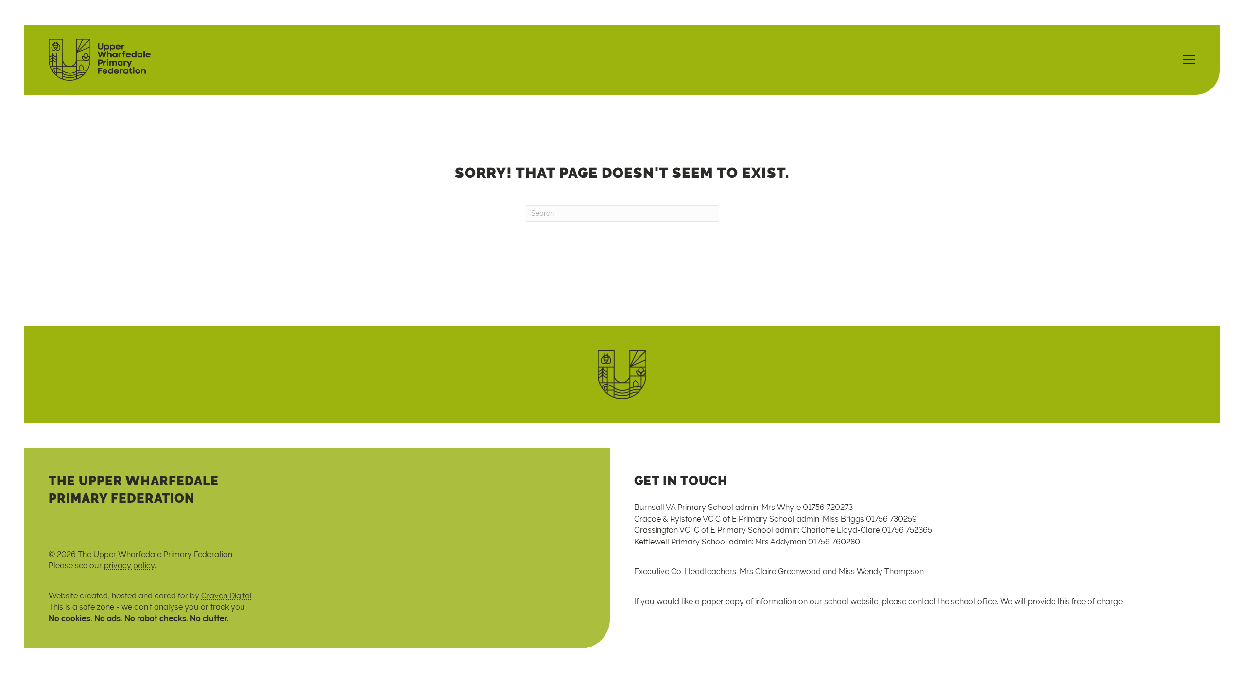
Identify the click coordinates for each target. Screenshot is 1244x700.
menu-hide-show (1184, 59)
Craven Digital (226, 595)
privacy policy (129, 565)
